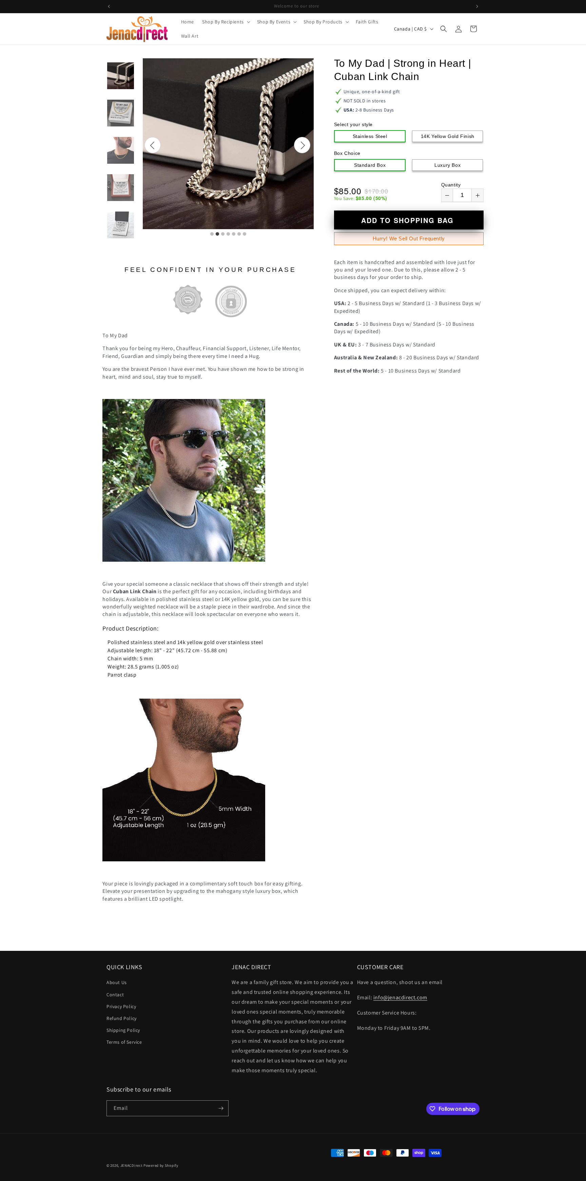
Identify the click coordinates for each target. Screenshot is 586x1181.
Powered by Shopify (160, 1165)
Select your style (353, 124)
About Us (116, 982)
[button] (225, 22)
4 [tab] (228, 234)
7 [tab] (244, 234)
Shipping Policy (123, 1030)
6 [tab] (239, 234)
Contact (115, 995)
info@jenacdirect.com (400, 997)
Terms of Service (124, 1042)
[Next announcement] (477, 6)
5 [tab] (233, 234)
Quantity (451, 184)
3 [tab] (223, 234)
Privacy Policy (121, 1006)
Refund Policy (121, 1018)
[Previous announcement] (108, 6)
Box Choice (347, 153)
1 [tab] (212, 234)
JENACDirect (131, 1165)
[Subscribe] (220, 1108)
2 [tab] (217, 234)
